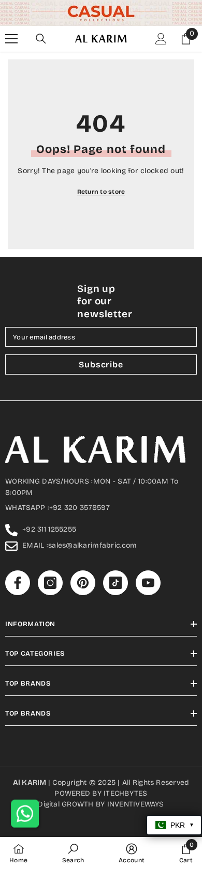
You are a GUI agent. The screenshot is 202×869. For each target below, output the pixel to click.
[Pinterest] (100, 507)
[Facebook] (56, 507)
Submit (99, 474)
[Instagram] (78, 507)
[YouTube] (143, 507)
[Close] (185, 332)
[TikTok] (122, 507)
